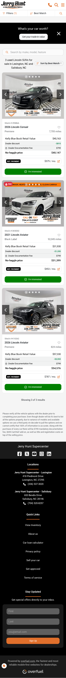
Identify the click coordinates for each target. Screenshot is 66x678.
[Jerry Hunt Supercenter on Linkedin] (47, 453)
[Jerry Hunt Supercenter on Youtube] (33, 453)
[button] (50, 5)
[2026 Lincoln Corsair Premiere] (33, 95)
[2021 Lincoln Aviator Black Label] (33, 203)
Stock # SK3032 (12, 231)
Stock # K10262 (12, 338)
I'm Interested (35, 171)
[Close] (59, 34)
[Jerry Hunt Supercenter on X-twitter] (25, 453)
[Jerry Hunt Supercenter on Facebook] (18, 453)
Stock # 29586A (12, 123)
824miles (56, 347)
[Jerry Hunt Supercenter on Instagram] (40, 453)
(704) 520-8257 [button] (35, 503)
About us (33, 533)
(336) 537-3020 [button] (35, 484)
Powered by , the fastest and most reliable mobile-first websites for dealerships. (33, 663)
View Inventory (33, 525)
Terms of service (33, 577)
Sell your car (33, 560)
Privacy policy (33, 551)
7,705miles (55, 131)
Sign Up (33, 640)
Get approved (33, 569)
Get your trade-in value (33, 36)
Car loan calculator (33, 542)
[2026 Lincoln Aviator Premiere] (33, 311)
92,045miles (54, 239)
